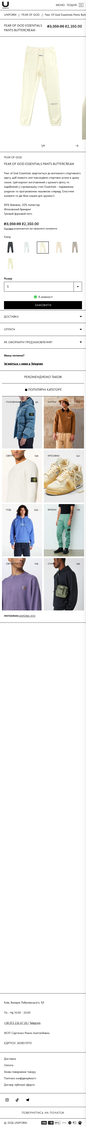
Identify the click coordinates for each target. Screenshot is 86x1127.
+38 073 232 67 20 (16, 1022)
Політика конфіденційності (20, 1078)
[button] (10, 247)
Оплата (8, 1065)
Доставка (8, 228)
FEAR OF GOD (31, 14)
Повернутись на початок (43, 1112)
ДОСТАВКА (11, 316)
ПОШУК (72, 5)
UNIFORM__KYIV (27, 615)
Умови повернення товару (20, 1071)
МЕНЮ (60, 5)
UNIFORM (10, 14)
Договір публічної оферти (19, 1084)
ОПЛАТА (9, 329)
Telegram (35, 1022)
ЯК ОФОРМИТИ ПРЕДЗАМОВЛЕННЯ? (28, 342)
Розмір (8, 278)
